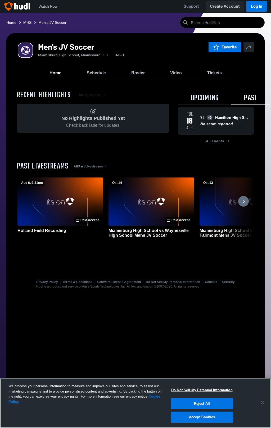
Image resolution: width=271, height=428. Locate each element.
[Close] (262, 402)
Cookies (211, 282)
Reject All (202, 404)
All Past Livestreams (88, 166)
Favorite (229, 47)
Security (228, 282)
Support (191, 6)
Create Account (225, 6)
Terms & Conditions (77, 282)
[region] (135, 403)
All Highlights (89, 95)
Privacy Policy (47, 282)
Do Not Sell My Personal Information (173, 282)
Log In (256, 6)
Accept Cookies (202, 417)
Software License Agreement (119, 282)
